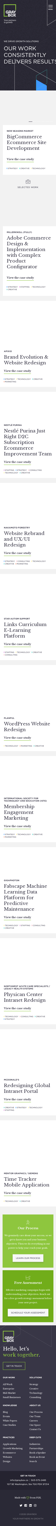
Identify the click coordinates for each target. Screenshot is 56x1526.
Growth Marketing (13, 1448)
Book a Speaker (37, 1452)
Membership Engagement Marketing (19, 812)
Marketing (10, 382)
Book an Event (37, 1457)
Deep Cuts (35, 1437)
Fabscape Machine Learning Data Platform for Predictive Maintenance (25, 897)
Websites (7, 1457)
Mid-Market (9, 1393)
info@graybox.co (19, 1480)
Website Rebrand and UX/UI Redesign (24, 539)
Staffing (25, 287)
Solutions (35, 1377)
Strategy (13, 168)
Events (6, 1416)
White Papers (10, 1420)
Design (6, 1461)
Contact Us (35, 1429)
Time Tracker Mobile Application (26, 1182)
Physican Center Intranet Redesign (25, 997)
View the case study (20, 159)
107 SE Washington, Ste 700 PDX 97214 (28, 1484)
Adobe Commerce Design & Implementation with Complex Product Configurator (29, 252)
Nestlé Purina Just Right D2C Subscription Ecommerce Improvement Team (28, 442)
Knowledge (10, 1405)
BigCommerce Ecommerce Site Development (26, 142)
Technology (38, 168)
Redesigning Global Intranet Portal (27, 1088)
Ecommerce (9, 1452)
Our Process (36, 1412)
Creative (24, 168)
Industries (34, 1444)
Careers (33, 1420)
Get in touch (14, 1366)
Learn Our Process (28, 1258)
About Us (34, 1405)
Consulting (35, 470)
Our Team (34, 1416)
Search (33, 1461)
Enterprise (8, 1388)
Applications (9, 1444)
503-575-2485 (38, 1480)
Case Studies (9, 1425)
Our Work (9, 1377)
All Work (7, 1384)
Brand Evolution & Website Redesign (26, 360)
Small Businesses (12, 1397)
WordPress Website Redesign (27, 726)
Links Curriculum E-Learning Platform (25, 630)
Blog (5, 1412)
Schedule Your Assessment (28, 1313)
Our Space (34, 1425)
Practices (9, 1437)
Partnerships (36, 1448)
